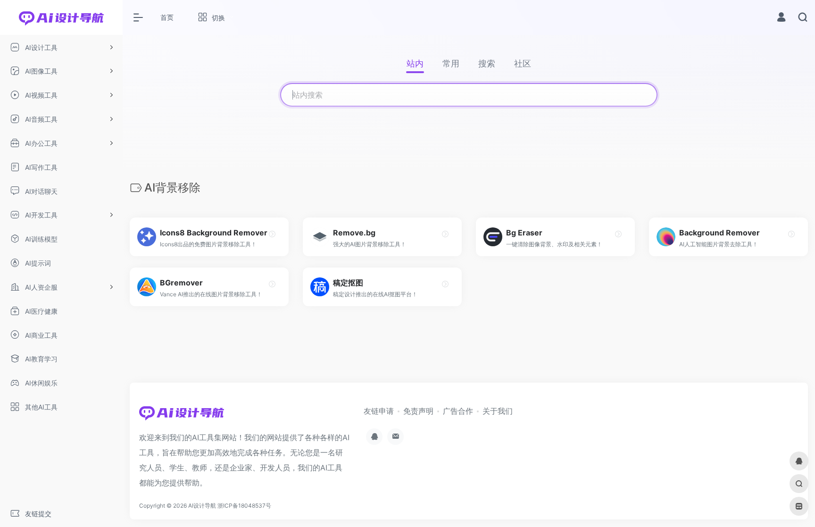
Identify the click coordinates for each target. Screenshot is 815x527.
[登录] (781, 18)
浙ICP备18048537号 (244, 505)
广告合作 (458, 411)
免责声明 (418, 411)
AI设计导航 (202, 505)
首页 (167, 17)
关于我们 (497, 411)
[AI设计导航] (181, 415)
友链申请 (379, 411)
